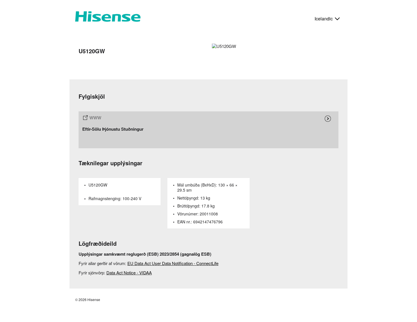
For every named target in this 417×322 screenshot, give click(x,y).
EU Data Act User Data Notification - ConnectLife (172, 263)
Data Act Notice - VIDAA (129, 273)
